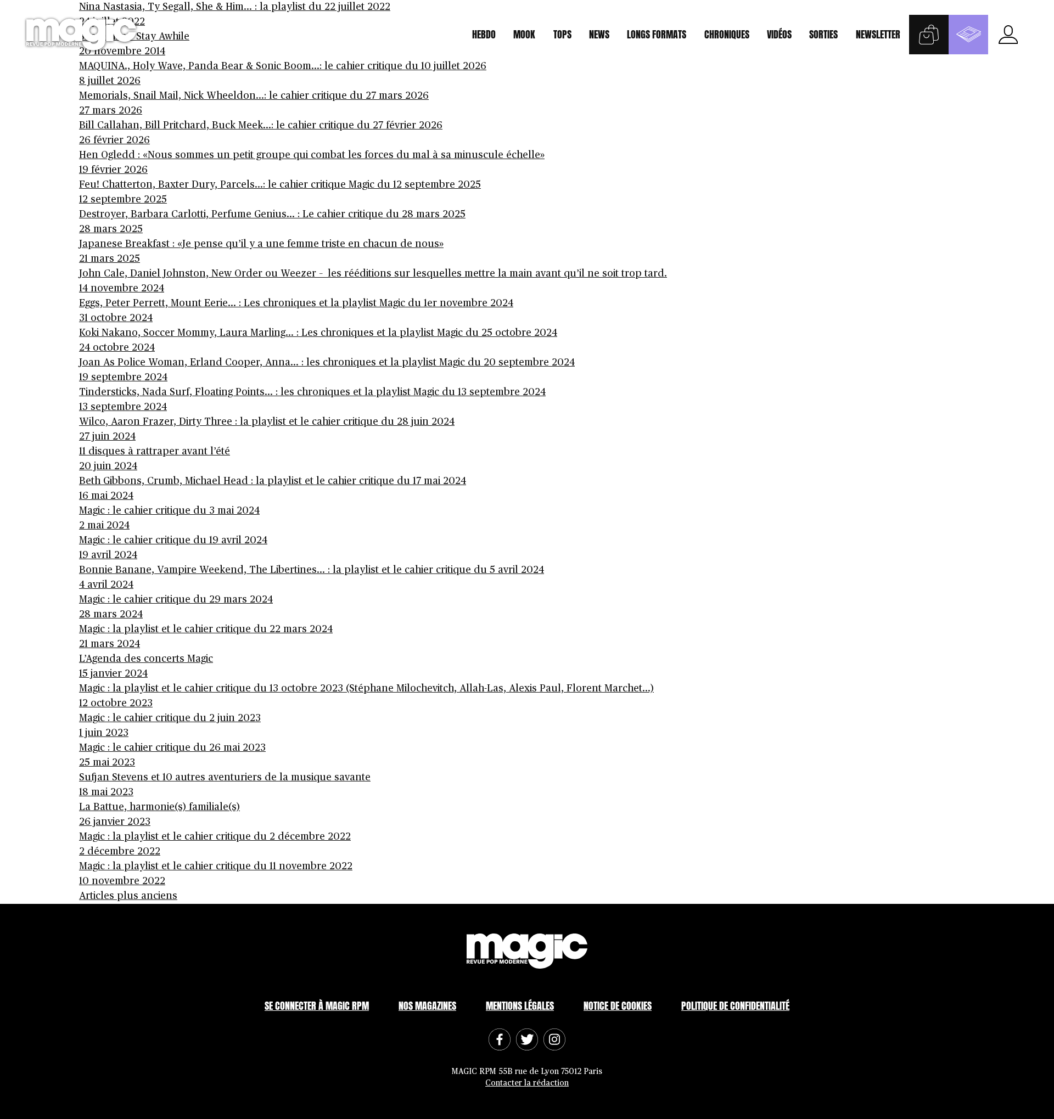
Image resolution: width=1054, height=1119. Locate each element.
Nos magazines (427, 1005)
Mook (524, 34)
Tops (562, 34)
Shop (929, 34)
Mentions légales (520, 1005)
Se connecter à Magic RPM (317, 1005)
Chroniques (726, 34)
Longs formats (656, 34)
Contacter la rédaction (527, 1083)
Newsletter (878, 34)
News (599, 34)
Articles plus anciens (128, 896)
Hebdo (484, 34)
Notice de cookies (618, 1005)
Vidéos (779, 34)
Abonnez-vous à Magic (968, 34)
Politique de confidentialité (735, 1005)
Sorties (823, 34)
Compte (1008, 34)
